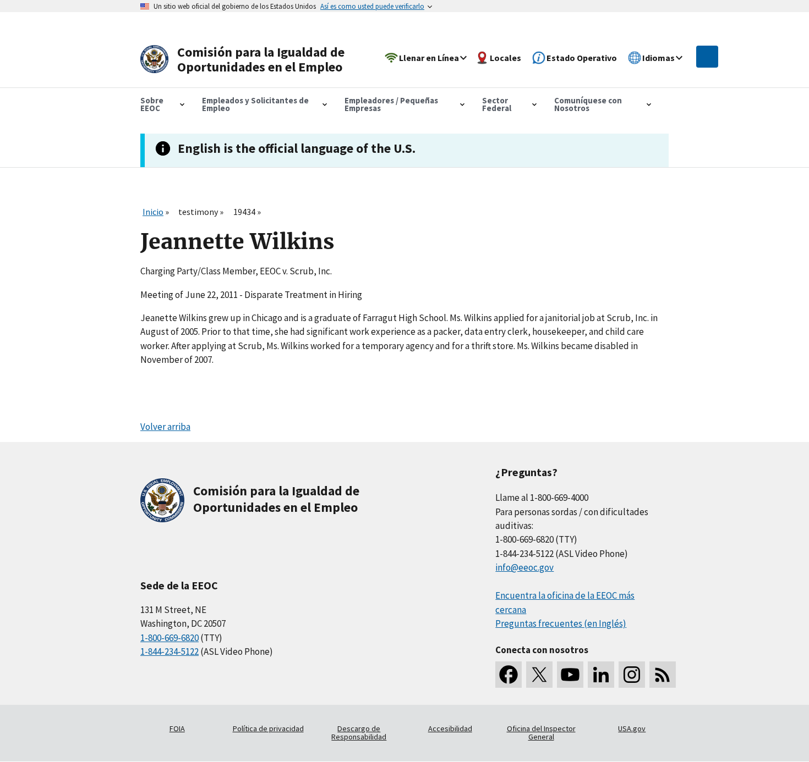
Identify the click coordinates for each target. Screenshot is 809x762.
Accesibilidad (450, 728)
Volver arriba (165, 427)
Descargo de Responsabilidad (358, 733)
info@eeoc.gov (524, 567)
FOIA (177, 728)
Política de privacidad (268, 728)
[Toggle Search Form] (707, 57)
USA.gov (632, 728)
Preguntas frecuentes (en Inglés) (560, 623)
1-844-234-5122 (169, 651)
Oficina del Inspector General (541, 733)
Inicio (153, 211)
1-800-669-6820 (169, 638)
